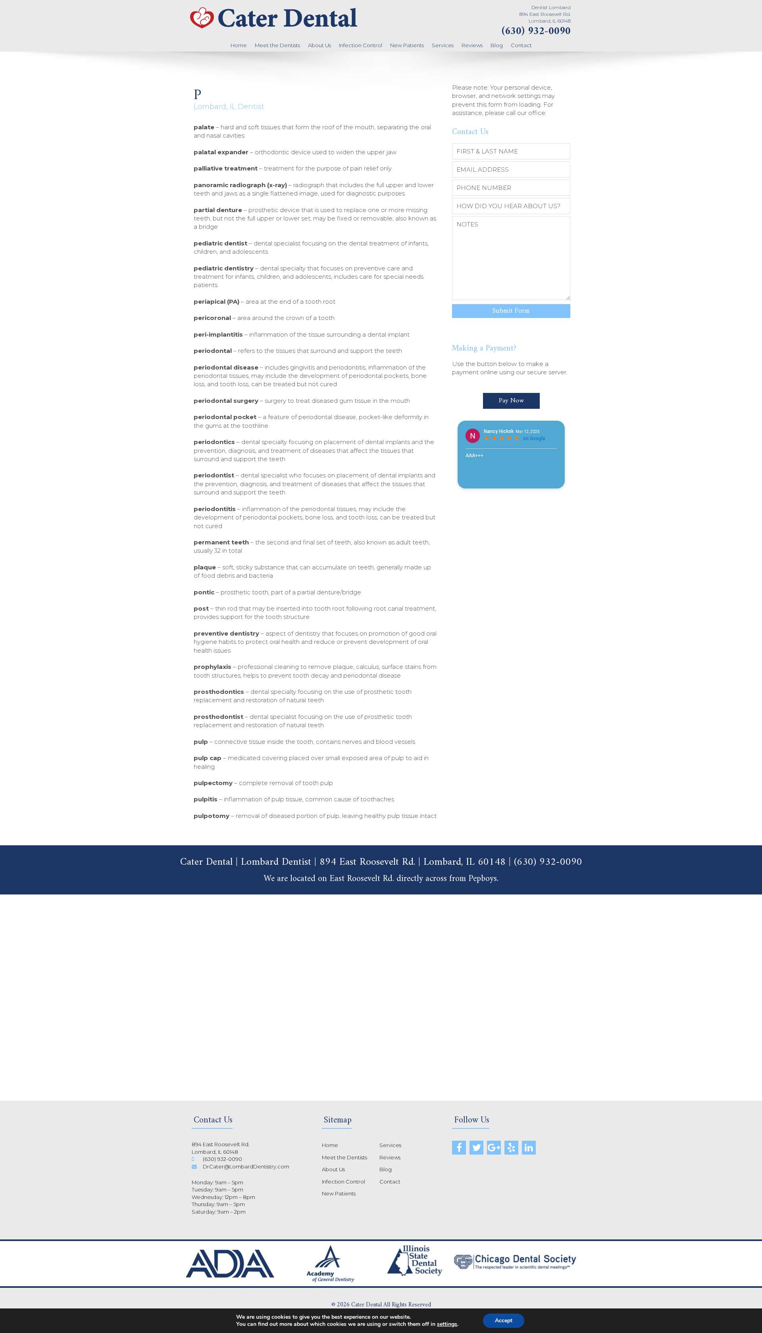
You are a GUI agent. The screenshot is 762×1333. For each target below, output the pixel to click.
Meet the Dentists (277, 45)
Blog (497, 45)
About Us (319, 45)
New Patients (407, 45)
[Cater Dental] (274, 29)
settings (447, 1324)
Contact (521, 45)
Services (443, 45)
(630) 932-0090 (536, 31)
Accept (503, 1320)
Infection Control (360, 45)
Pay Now (511, 401)
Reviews (472, 45)
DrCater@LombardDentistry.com (246, 1166)
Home (239, 45)
